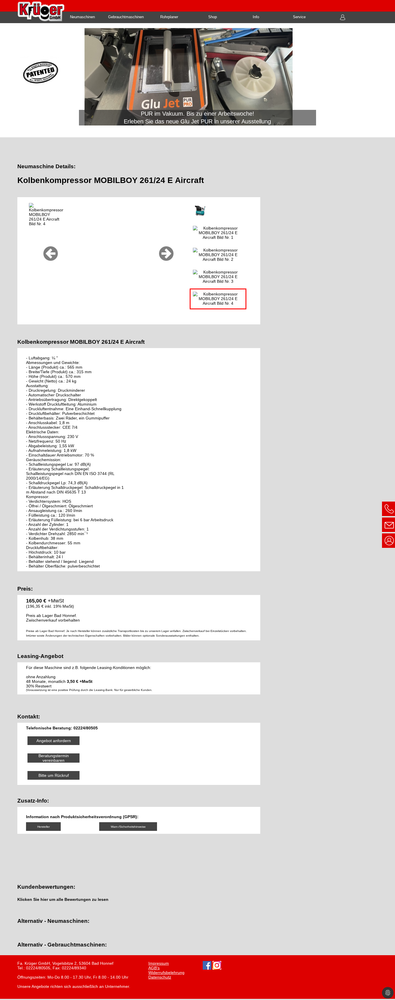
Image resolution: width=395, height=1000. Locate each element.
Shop (212, 17)
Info (256, 17)
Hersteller (43, 826)
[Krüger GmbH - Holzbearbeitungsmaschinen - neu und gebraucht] (197, 81)
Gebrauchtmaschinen (126, 17)
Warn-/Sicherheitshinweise (128, 826)
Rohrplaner (169, 17)
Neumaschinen (82, 17)
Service (299, 17)
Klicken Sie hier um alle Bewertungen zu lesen (62, 899)
